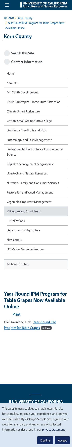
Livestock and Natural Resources (27, 173)
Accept (62, 440)
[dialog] (36, 425)
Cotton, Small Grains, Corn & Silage (29, 121)
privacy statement (53, 429)
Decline (45, 440)
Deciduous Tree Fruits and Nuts (27, 130)
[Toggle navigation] (7, 5)
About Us (12, 83)
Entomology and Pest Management (29, 140)
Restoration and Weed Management (30, 192)
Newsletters (14, 240)
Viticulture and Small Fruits (24, 211)
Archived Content (18, 264)
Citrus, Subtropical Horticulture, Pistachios (33, 102)
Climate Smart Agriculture (23, 111)
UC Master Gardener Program (26, 249)
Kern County (25, 18)
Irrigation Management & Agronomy (30, 164)
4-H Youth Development (22, 92)
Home (11, 73)
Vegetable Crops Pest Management (29, 202)
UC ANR (9, 18)
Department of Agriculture (23, 230)
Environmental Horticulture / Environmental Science (35, 151)
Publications (17, 221)
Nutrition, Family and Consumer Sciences (33, 183)
